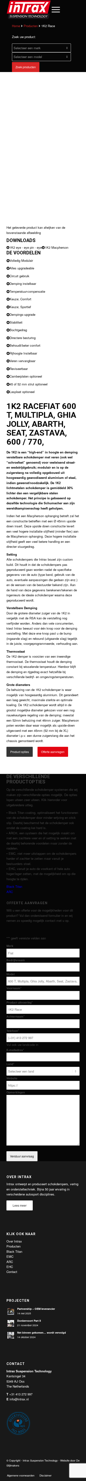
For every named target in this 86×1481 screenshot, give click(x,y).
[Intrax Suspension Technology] (35, 9)
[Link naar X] (61, 1470)
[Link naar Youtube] (68, 1470)
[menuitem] (42, 9)
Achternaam (15, 1017)
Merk (9, 946)
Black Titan (14, 886)
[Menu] (53, 9)
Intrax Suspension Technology (40, 1460)
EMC (9, 1256)
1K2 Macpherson (56, 247)
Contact (11, 1271)
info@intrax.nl (19, 1399)
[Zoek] (42, 9)
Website (11, 1078)
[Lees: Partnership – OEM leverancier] (10, 1311)
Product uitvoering (19, 1002)
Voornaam (14, 988)
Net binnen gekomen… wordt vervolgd (41, 1332)
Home (16, 26)
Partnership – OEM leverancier (36, 1309)
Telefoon (12, 1031)
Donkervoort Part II (29, 1320)
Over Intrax (14, 1241)
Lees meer (20, 1205)
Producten (31, 26)
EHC (9, 1266)
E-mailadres (15, 1050)
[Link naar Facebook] (54, 1470)
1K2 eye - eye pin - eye (26, 247)
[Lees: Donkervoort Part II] (10, 1323)
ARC (9, 891)
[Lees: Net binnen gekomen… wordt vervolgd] (10, 1335)
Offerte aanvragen (52, 752)
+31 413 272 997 (20, 1394)
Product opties (19, 752)
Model (10, 974)
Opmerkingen (15, 1092)
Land (10, 1064)
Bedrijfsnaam (15, 960)
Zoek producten (26, 67)
